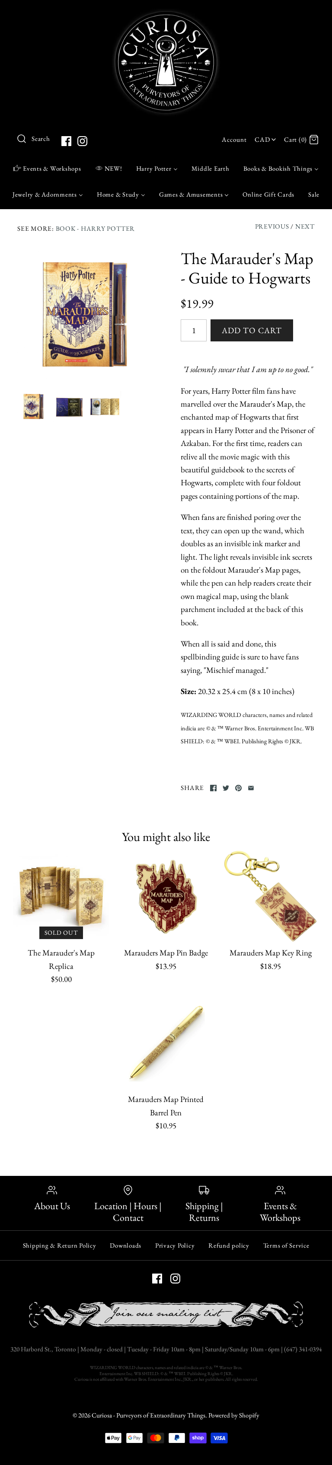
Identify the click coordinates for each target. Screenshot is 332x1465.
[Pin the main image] (238, 788)
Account (234, 139)
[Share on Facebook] (213, 788)
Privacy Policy (175, 1245)
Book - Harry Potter (95, 228)
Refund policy (228, 1245)
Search (41, 138)
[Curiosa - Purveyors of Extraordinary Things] (166, 15)
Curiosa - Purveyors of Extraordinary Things (148, 1415)
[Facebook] (66, 141)
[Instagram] (82, 141)
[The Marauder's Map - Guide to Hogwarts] (84, 315)
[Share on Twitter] (226, 788)
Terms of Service (286, 1245)
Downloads (125, 1245)
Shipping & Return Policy (59, 1245)
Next (305, 226)
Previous (272, 226)
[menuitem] (47, 168)
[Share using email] (251, 788)
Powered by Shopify (233, 1415)
